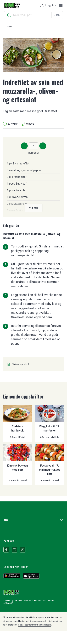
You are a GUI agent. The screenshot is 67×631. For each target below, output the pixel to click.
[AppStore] (31, 576)
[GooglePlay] (11, 576)
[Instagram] (14, 549)
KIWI (6, 520)
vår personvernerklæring (14, 621)
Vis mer (33, 207)
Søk (57, 15)
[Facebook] (6, 549)
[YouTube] (22, 549)
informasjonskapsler (38, 621)
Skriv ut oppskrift (21, 364)
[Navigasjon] (61, 5)
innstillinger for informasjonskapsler (34, 625)
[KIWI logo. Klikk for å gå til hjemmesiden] (12, 5)
